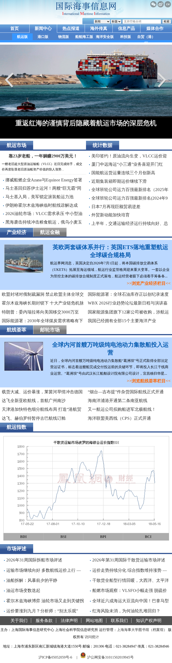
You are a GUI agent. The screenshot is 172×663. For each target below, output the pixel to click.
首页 (14, 28)
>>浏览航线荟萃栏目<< (149, 380)
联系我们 (119, 620)
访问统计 (92, 637)
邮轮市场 (50, 330)
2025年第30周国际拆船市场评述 (99, 123)
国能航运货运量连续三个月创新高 (123, 172)
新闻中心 (43, 28)
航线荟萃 (16, 330)
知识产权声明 (148, 620)
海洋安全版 (105, 37)
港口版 (43, 37)
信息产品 (126, 28)
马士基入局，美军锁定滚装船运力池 (39, 196)
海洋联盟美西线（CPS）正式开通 (119, 418)
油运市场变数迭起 (23, 590)
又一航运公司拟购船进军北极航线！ (122, 409)
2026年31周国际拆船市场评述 (34, 560)
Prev (11, 80)
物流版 (63, 37)
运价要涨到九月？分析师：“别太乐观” (42, 611)
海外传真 (98, 28)
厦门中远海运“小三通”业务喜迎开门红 (127, 164)
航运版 (22, 37)
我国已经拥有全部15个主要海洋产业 (122, 320)
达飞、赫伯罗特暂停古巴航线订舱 (34, 418)
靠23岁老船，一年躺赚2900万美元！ (43, 156)
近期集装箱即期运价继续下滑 (119, 181)
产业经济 (16, 232)
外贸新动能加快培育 (110, 215)
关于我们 (19, 620)
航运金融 (50, 232)
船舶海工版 (84, 37)
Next (161, 80)
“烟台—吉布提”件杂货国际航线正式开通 (126, 391)
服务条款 (44, 620)
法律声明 (69, 620)
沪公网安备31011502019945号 (110, 657)
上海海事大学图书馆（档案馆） (142, 630)
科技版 (125, 37)
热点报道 (71, 28)
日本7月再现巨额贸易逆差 (115, 206)
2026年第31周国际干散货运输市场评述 (128, 560)
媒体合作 (154, 28)
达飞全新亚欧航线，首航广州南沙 (34, 400)
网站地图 (94, 620)
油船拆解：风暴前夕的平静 (31, 580)
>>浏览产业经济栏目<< (149, 283)
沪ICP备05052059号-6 (55, 657)
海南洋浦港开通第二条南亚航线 (117, 400)
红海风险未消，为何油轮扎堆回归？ (126, 611)
